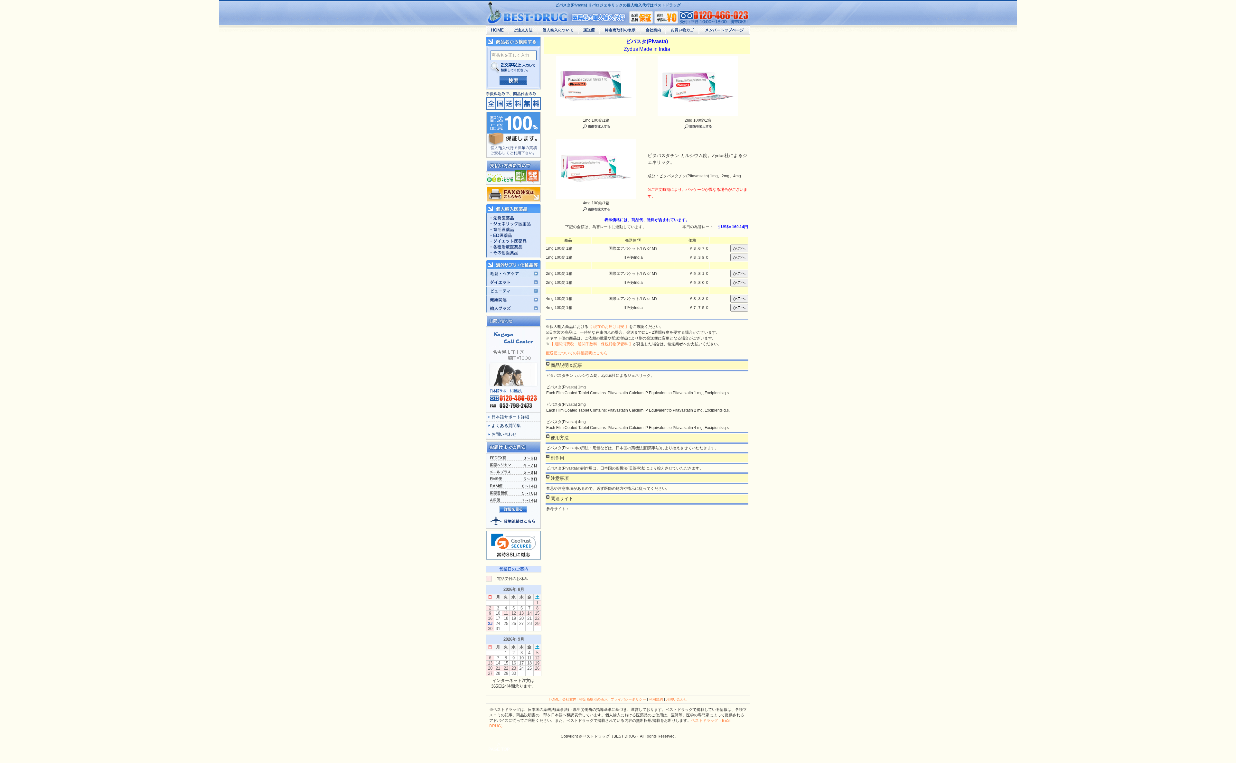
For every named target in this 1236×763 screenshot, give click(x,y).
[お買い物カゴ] (682, 31)
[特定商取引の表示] (620, 31)
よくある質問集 (506, 425)
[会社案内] (653, 31)
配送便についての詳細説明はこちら (577, 353)
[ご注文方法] (523, 31)
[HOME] (497, 31)
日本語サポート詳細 (510, 416)
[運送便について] (589, 31)
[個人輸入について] (558, 31)
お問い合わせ (504, 434)
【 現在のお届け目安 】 (608, 326)
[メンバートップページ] (724, 31)
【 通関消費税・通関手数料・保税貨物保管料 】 (591, 344)
